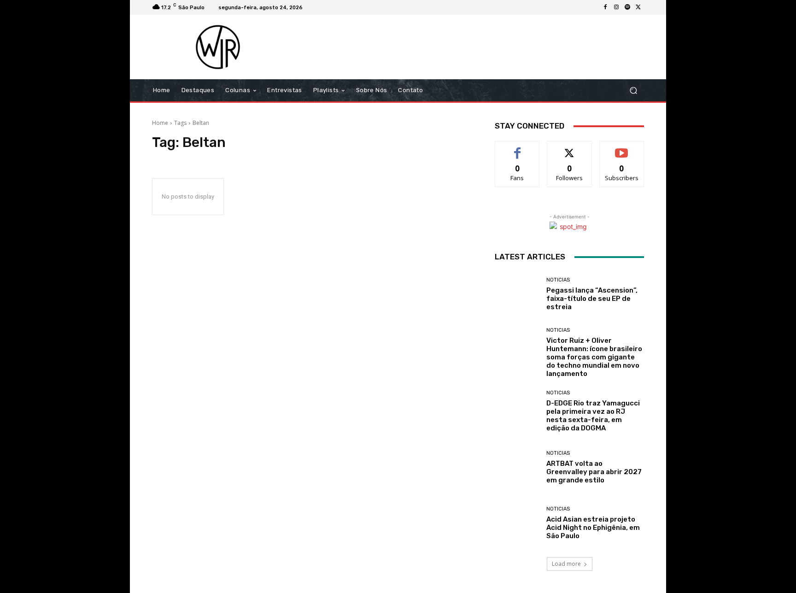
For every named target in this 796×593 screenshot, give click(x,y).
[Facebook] (605, 7)
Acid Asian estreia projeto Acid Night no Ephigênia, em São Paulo (593, 527)
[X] (638, 7)
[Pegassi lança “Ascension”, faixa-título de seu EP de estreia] (517, 294)
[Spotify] (627, 7)
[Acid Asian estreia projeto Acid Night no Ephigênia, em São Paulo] (517, 523)
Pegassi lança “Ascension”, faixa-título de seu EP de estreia (592, 298)
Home (160, 123)
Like (517, 148)
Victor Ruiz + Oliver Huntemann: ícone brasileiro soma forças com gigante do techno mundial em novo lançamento (594, 357)
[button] (633, 90)
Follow (569, 148)
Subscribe (622, 148)
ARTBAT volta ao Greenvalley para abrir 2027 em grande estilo (594, 471)
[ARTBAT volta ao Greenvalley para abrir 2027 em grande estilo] (517, 467)
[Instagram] (616, 7)
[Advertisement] (475, 47)
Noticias (558, 279)
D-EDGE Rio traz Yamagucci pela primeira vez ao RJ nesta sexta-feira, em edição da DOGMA (593, 415)
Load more (566, 564)
